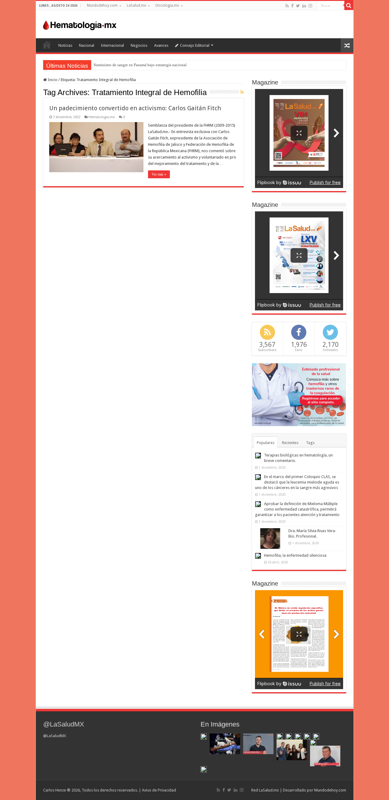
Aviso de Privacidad (159, 790)
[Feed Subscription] (242, 92)
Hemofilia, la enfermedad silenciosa (295, 555)
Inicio (47, 44)
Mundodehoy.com (102, 5)
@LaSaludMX (63, 724)
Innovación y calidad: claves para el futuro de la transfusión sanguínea (151, 65)
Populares (265, 442)
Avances (161, 45)
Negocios (139, 45)
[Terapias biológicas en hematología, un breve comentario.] (258, 456)
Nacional (86, 45)
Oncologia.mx (167, 5)
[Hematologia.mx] (79, 23)
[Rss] (287, 5)
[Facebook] (292, 5)
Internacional (112, 45)
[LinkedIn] (304, 5)
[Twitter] (298, 5)
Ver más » (159, 174)
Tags (310, 442)
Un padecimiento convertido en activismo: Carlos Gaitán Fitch (135, 108)
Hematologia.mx (101, 117)
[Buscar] (348, 5)
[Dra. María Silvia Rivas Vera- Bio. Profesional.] (270, 538)
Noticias (65, 45)
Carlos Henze (54, 790)
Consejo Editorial (194, 45)
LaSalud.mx (136, 5)
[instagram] (310, 5)
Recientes (290, 442)
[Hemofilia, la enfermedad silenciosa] (258, 556)
